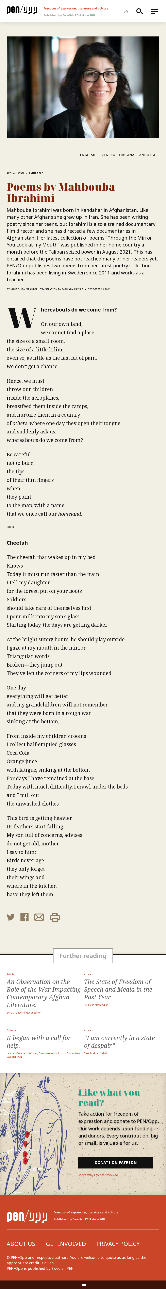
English (88, 155)
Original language (137, 155)
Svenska (107, 155)
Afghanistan (15, 173)
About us (21, 1243)
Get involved (66, 1243)
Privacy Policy (118, 1243)
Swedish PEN (62, 1268)
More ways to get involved (98, 1175)
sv (126, 11)
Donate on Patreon (116, 1162)
